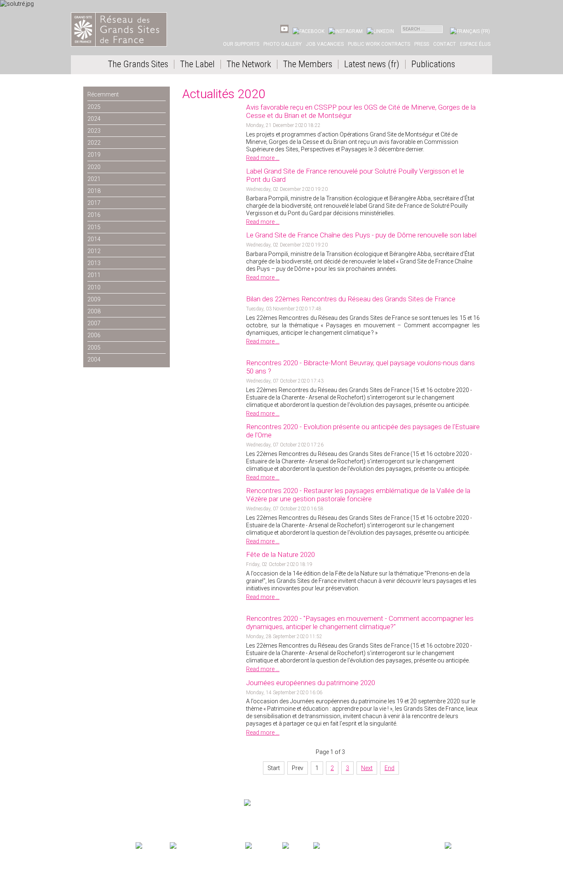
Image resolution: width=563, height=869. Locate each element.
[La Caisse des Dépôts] (378, 846)
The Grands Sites (138, 64)
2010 (94, 287)
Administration (155, 817)
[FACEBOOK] (308, 31)
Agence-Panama (123, 817)
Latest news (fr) (371, 64)
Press (421, 44)
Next (367, 768)
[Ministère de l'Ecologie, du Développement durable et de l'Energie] (152, 846)
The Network (249, 64)
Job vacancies (325, 44)
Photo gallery (282, 44)
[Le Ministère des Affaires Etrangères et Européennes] (297, 846)
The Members (307, 64)
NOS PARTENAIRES (464, 838)
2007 (94, 323)
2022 (94, 142)
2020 (94, 167)
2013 (94, 263)
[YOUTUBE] (284, 31)
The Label (197, 64)
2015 (94, 227)
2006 (94, 335)
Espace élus (475, 44)
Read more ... (262, 158)
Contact (444, 44)
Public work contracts (379, 44)
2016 (94, 214)
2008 (94, 311)
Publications (433, 64)
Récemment (103, 94)
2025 (94, 106)
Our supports (241, 44)
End (389, 768)
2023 (94, 130)
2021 (94, 179)
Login (176, 817)
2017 (94, 203)
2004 (94, 359)
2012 (94, 251)
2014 (94, 239)
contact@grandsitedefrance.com (114, 809)
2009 (94, 299)
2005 (94, 347)
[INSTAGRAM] (345, 31)
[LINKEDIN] (380, 31)
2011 (94, 275)
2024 (94, 118)
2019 (94, 154)
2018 (94, 191)
